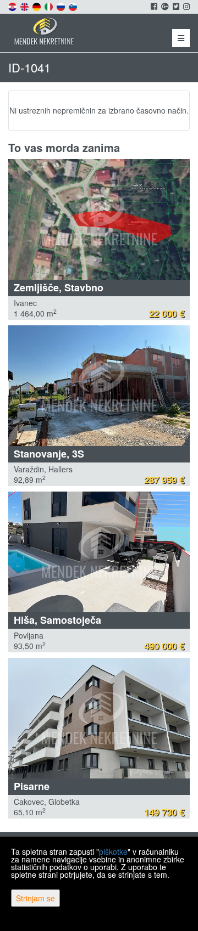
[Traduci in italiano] (49, 5)
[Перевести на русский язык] (62, 5)
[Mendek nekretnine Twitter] (175, 6)
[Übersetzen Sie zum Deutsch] (37, 5)
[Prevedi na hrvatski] (13, 5)
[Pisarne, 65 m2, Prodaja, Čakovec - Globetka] (99, 718)
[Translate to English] (25, 5)
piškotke (113, 851)
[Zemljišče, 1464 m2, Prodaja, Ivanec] (99, 219)
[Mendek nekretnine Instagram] (186, 6)
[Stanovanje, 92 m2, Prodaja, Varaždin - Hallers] (99, 385)
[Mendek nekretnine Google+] (164, 6)
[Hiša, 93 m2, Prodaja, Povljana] (99, 552)
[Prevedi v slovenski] (74, 5)
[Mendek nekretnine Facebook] (153, 6)
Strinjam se (35, 898)
